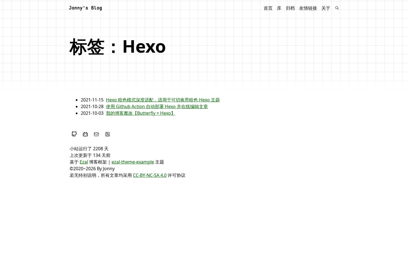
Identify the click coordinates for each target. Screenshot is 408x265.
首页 (268, 8)
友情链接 (308, 8)
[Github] (74, 134)
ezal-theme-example (133, 162)
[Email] (96, 134)
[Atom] (107, 134)
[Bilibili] (85, 134)
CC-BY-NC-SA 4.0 (150, 175)
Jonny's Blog (85, 8)
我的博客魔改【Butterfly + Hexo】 (140, 113)
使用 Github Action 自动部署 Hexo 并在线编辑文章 (157, 106)
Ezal (84, 162)
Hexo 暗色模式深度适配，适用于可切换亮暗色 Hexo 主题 (163, 100)
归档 (290, 8)
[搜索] (337, 8)
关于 (325, 8)
